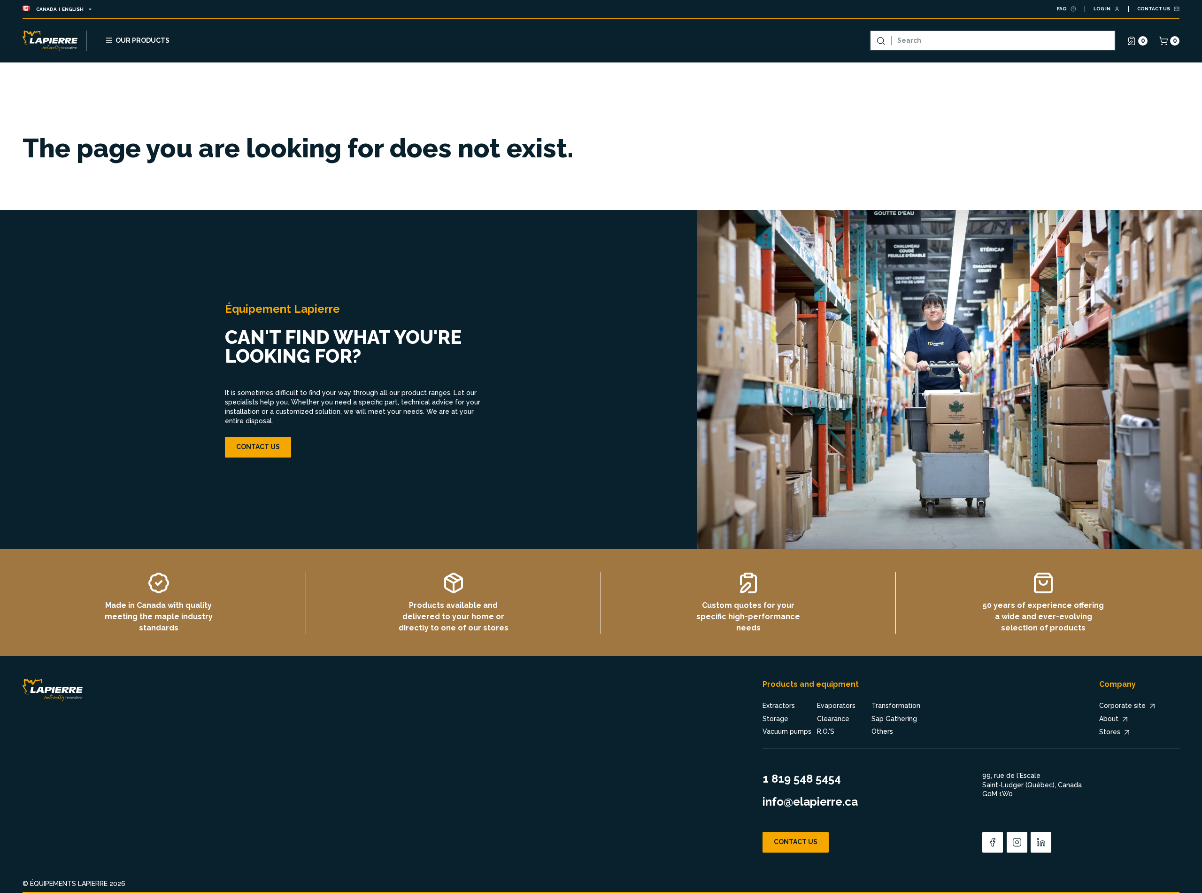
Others (882, 731)
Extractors (779, 705)
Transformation (895, 705)
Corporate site (1122, 705)
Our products (143, 40)
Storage (775, 718)
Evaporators (836, 705)
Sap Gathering (894, 718)
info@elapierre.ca (810, 801)
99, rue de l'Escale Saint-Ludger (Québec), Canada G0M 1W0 (1032, 785)
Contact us (258, 446)
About (1108, 718)
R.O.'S (825, 731)
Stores (1109, 732)
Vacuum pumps (787, 731)
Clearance (833, 718)
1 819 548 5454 (802, 778)
